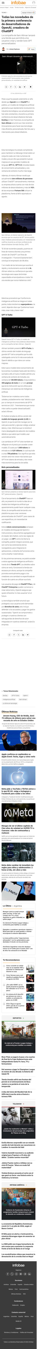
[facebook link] (7, 1274)
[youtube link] (20, 1274)
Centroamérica (23, 1289)
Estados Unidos (28, 1284)
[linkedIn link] (29, 1274)
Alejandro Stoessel (26, 7)
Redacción (15, 1305)
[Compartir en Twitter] (15, 87)
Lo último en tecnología (10, 703)
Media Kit (18, 1321)
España (20, 1284)
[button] (3, 3)
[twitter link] (12, 1274)
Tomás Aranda (14, 7)
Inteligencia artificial (9, 699)
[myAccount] (33, 2)
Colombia (13, 1284)
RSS (24, 1294)
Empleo (22, 1305)
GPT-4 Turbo (15, 695)
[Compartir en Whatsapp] (6, 87)
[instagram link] (16, 1274)
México (11, 1289)
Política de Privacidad (26, 1332)
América (6, 1284)
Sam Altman (23, 699)
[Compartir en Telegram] (24, 87)
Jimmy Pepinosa (14, 49)
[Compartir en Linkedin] (20, 87)
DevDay (5, 695)
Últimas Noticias (16, 1294)
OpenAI (25, 695)
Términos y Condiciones (11, 1332)
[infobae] (18, 3)
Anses (7, 7)
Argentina (6, 1316)
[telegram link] (25, 1274)
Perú (16, 1289)
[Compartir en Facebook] (11, 87)
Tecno (4, 12)
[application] (18, 63)
